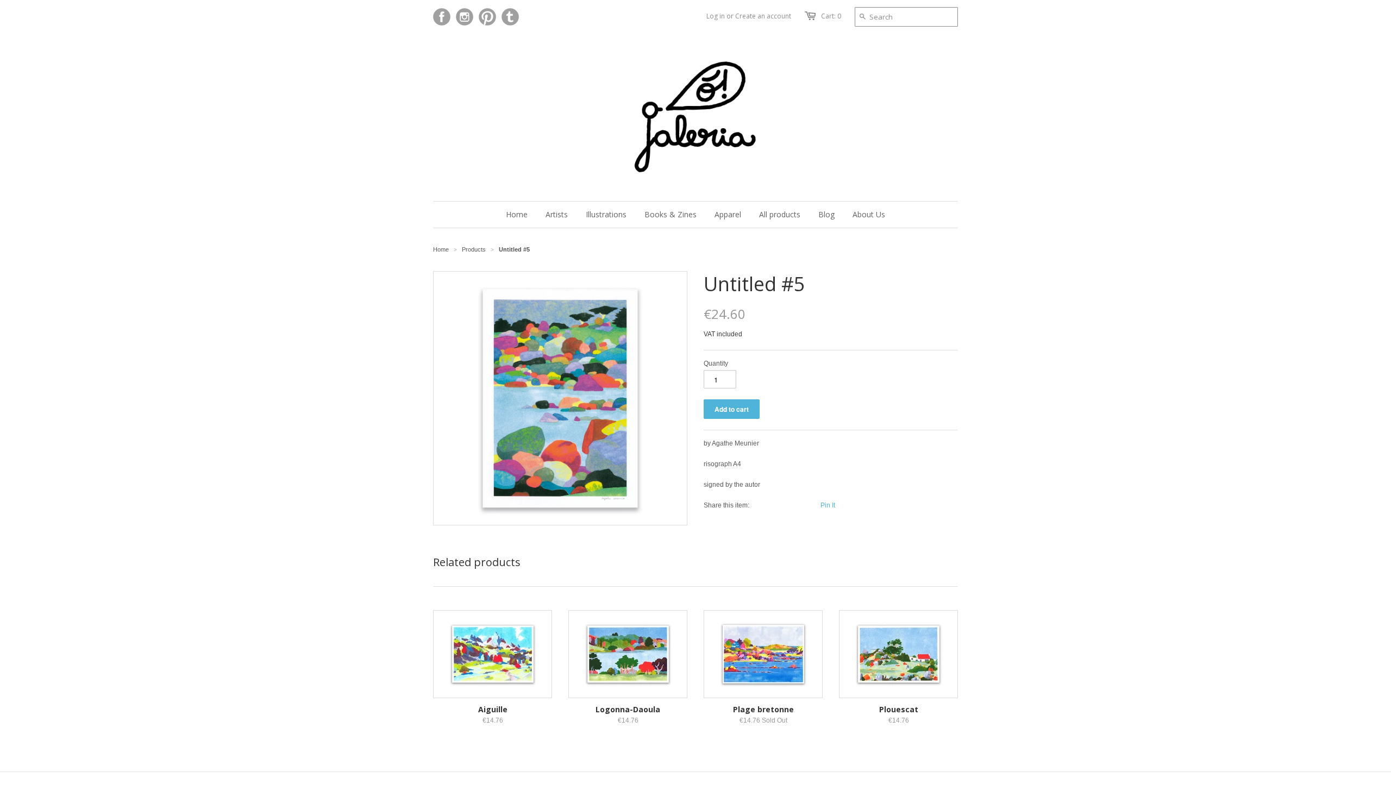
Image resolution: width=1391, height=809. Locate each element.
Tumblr (510, 17)
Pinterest (487, 17)
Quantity (716, 363)
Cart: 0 (831, 16)
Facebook (441, 17)
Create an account (763, 16)
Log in (715, 16)
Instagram (464, 17)
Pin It (827, 505)
